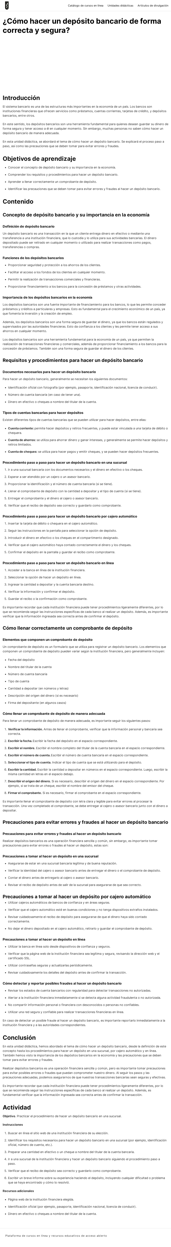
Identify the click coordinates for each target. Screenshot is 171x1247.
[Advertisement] (85, 62)
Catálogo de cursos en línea (85, 5)
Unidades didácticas (120, 5)
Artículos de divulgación (153, 5)
